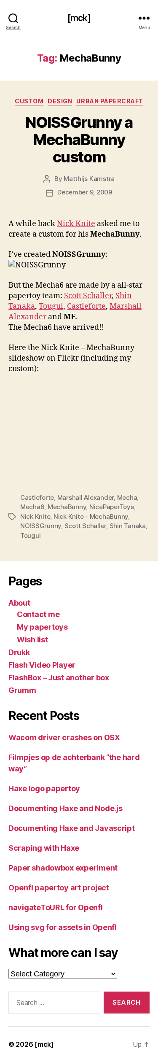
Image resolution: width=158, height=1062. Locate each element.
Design (60, 101)
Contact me (38, 614)
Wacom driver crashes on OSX (64, 737)
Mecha (127, 497)
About (19, 602)
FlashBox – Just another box (58, 677)
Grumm (22, 690)
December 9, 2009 (84, 192)
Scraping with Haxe (43, 848)
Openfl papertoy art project (58, 887)
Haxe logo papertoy (44, 788)
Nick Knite (76, 224)
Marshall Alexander (85, 497)
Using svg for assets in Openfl (62, 927)
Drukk (19, 652)
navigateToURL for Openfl (55, 907)
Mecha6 (32, 507)
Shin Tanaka (128, 526)
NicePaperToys (111, 507)
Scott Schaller (88, 296)
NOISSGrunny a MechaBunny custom (79, 139)
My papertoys (42, 627)
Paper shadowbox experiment (63, 867)
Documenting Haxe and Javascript (71, 828)
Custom (29, 101)
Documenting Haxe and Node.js (65, 808)
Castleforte (86, 306)
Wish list (32, 639)
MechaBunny (67, 507)
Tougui (51, 306)
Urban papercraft (109, 101)
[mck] (79, 17)
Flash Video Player (41, 664)
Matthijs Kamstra (89, 179)
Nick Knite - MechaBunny (91, 516)
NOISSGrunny (40, 526)
